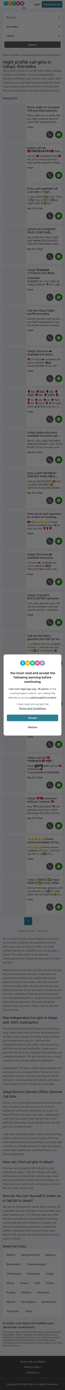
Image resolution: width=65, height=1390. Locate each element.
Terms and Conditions (32, 708)
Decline (32, 727)
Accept (32, 717)
